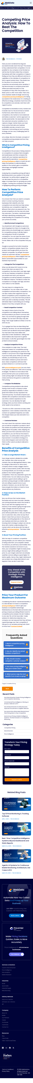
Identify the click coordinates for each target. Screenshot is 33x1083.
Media (3, 1015)
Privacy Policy (6, 1071)
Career (4, 1020)
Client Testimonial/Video (9, 1040)
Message (7, 767)
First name (7, 749)
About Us (4, 1013)
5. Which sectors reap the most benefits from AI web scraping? (15, 675)
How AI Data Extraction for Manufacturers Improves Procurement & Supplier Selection (16, 707)
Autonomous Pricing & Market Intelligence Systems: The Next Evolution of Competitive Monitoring (16, 717)
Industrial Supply (6, 988)
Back (7, 689)
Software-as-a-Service (8, 1002)
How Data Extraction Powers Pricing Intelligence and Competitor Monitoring (17, 698)
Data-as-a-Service (7, 999)
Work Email (8, 755)
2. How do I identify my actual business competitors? (15, 652)
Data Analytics (6, 972)
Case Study (5, 1038)
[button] (31, 3)
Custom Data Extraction (9, 967)
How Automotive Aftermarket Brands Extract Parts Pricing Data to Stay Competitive (16, 712)
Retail (3, 983)
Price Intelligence (9, 734)
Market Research (6, 974)
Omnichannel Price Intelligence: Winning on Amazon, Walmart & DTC (16, 703)
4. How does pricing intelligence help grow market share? (15, 667)
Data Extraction (8, 731)
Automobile (5, 986)
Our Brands (5, 1022)
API (3, 1004)
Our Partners (5, 1017)
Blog (3, 1036)
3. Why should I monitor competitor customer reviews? (15, 660)
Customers (5, 1025)
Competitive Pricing (11, 683)
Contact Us (5, 1027)
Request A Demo (16, 582)
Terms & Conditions (7, 1069)
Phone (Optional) (9, 761)
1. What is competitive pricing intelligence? (15, 645)
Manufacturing (6, 990)
